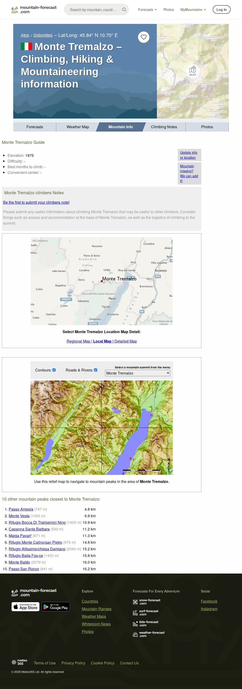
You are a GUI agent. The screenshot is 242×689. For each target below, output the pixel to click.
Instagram (209, 608)
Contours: (43, 370)
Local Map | (103, 341)
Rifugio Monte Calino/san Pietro (35, 542)
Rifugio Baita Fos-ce (26, 555)
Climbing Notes (164, 126)
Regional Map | (79, 341)
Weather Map (78, 126)
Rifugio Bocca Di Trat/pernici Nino (37, 522)
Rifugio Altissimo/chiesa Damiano (37, 549)
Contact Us (129, 663)
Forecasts (145, 9)
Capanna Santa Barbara (29, 529)
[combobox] (96, 9)
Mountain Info (120, 126)
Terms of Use (45, 663)
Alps (25, 35)
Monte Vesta (19, 515)
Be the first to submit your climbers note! (36, 202)
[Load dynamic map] (193, 71)
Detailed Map (125, 341)
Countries (90, 601)
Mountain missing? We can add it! (189, 173)
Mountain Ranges (97, 608)
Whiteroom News (96, 624)
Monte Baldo (19, 562)
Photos (169, 9)
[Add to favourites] (143, 37)
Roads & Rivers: (80, 370)
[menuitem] (34, 127)
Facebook (209, 601)
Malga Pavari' (20, 535)
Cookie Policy (102, 663)
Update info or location (188, 155)
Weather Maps (94, 616)
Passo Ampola (21, 509)
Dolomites (43, 35)
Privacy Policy (73, 663)
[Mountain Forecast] (33, 9)
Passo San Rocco (24, 568)
